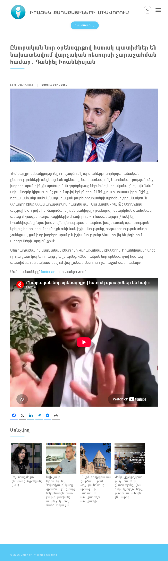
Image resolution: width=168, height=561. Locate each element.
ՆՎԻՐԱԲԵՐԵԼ (84, 25)
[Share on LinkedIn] (30, 415)
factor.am (48, 271)
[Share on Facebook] (14, 415)
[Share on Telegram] (39, 415)
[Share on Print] (56, 415)
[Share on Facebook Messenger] (47, 415)
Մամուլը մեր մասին (55, 85)
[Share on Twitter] (22, 415)
